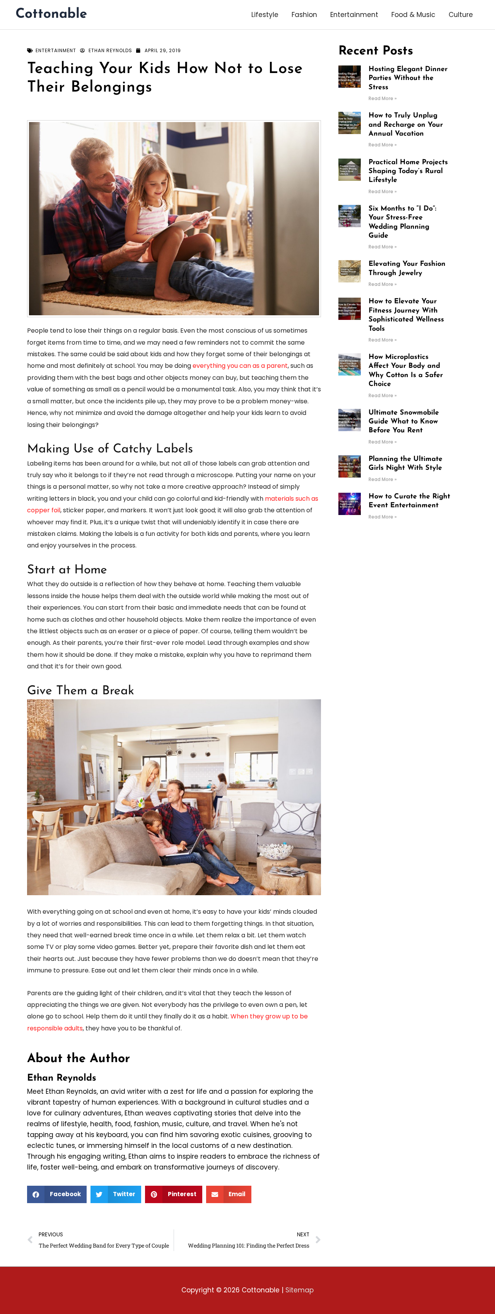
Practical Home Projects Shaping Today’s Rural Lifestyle (408, 171)
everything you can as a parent (240, 365)
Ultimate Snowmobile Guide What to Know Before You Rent (404, 422)
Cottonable (51, 14)
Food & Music (413, 14)
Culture (461, 14)
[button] (57, 1194)
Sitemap (299, 1290)
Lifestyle (264, 14)
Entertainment (354, 14)
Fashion (304, 14)
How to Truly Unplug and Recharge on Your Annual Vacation (406, 125)
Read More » (383, 98)
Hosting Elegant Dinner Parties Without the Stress (408, 78)
